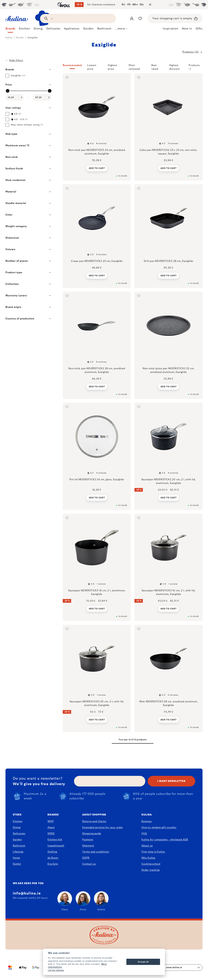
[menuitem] (10, 29)
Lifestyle (18, 852)
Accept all (143, 962)
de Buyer (53, 858)
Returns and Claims (94, 821)
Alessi (51, 827)
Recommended (72, 65)
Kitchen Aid (55, 839)
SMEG (51, 833)
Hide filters (16, 60)
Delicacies (19, 833)
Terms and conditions (95, 852)
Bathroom (19, 845)
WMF (51, 821)
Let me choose (56, 970)
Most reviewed (134, 66)
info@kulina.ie (27, 893)
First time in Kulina (153, 852)
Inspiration (170, 28)
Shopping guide (91, 833)
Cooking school (150, 864)
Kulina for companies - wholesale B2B (164, 839)
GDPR (86, 858)
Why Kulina (148, 858)
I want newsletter (171, 781)
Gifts (199, 28)
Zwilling (52, 852)
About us (147, 845)
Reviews (146, 821)
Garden (17, 839)
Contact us (89, 864)
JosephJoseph (56, 845)
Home (16, 858)
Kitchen (17, 821)
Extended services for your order (102, 827)
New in (187, 28)
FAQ (144, 833)
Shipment (88, 845)
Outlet (17, 864)
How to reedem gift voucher (158, 827)
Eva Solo (53, 864)
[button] (133, 67)
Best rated (154, 66)
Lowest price (91, 66)
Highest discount (174, 66)
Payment (87, 839)
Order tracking (150, 870)
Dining (17, 827)
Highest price (112, 66)
